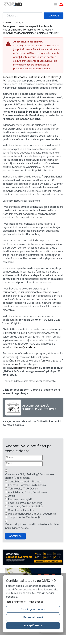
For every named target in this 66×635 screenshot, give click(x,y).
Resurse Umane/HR (20, 499)
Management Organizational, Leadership (32, 513)
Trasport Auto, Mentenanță (24, 517)
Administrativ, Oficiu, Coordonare (27, 492)
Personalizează (33, 617)
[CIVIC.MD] (13, 4)
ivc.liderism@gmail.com (23, 347)
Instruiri (7, 22)
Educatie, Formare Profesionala (27, 485)
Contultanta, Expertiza (21, 510)
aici (17, 364)
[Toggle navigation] (55, 4)
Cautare (54, 15)
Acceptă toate (33, 625)
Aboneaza (15, 536)
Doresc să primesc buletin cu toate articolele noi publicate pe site (32, 526)
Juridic (12, 495)
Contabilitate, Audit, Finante (24, 481)
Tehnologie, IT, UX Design (23, 488)
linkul (17, 360)
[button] (61, 4)
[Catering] (33, 557)
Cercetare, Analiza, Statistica (25, 506)
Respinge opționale (33, 609)
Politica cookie (35, 601)
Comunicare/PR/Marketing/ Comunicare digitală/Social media (29, 476)
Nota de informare (16, 601)
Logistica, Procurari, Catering (25, 503)
